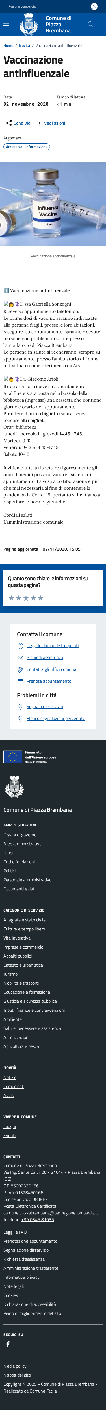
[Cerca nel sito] (91, 24)
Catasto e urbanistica (23, 965)
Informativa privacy (21, 1277)
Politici (9, 870)
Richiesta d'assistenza (24, 1259)
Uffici (8, 852)
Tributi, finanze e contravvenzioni (34, 1010)
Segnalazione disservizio (26, 1250)
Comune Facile (43, 1390)
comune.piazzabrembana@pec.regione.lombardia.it (50, 1212)
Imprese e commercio (23, 946)
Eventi (9, 1135)
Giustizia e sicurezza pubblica (30, 1001)
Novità (24, 45)
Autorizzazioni (16, 1037)
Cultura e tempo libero (24, 928)
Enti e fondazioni (19, 861)
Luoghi (9, 1126)
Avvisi (8, 1095)
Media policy (15, 1366)
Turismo (10, 974)
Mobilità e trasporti (21, 983)
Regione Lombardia (22, 6)
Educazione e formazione (26, 992)
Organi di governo (19, 834)
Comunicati (13, 1086)
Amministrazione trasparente (30, 1268)
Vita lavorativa (17, 937)
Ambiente (12, 1019)
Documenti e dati (19, 888)
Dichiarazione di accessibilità (29, 1304)
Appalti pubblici (17, 956)
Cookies (10, 1295)
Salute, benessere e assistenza (32, 1028)
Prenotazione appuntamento (30, 1241)
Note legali (13, 1286)
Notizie (9, 1077)
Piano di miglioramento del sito (32, 1313)
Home (8, 45)
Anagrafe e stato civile (24, 919)
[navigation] (6, 23)
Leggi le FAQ (15, 1232)
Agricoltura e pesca (21, 1046)
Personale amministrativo (27, 879)
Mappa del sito (17, 1375)
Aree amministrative (22, 843)
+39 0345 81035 (37, 1219)
